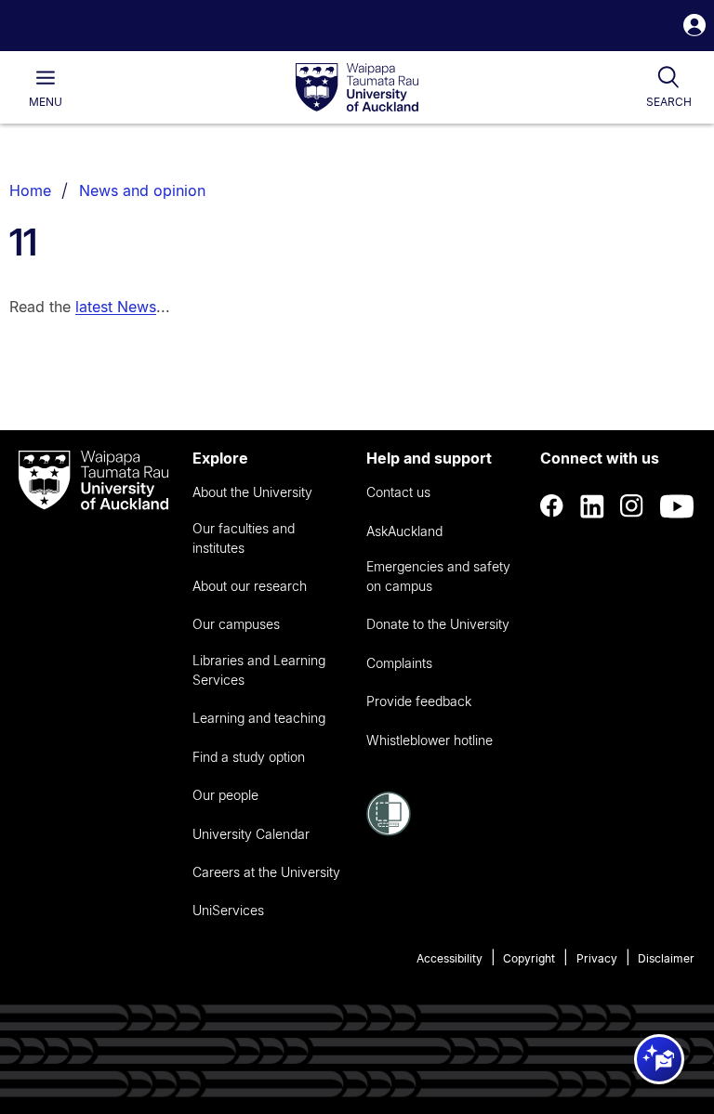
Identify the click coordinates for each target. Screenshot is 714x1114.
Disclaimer (666, 958)
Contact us (398, 492)
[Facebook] (552, 506)
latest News (115, 306)
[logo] (357, 88)
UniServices (228, 910)
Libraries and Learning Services (258, 670)
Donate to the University (437, 624)
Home (30, 190)
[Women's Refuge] (388, 830)
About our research (249, 586)
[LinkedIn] (592, 506)
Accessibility (449, 958)
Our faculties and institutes (243, 538)
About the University (252, 492)
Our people (225, 795)
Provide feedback (418, 701)
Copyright (529, 958)
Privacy (596, 958)
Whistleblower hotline (429, 740)
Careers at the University (266, 872)
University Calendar (251, 834)
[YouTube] (677, 506)
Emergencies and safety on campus (438, 576)
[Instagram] (632, 506)
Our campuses (236, 624)
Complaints (399, 663)
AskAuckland (404, 531)
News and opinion (142, 190)
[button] (694, 27)
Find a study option (248, 757)
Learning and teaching (258, 718)
